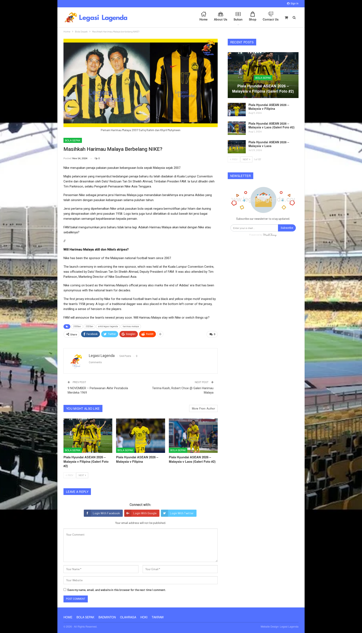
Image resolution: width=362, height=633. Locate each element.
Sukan (238, 19)
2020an (89, 326)
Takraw (158, 617)
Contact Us (271, 19)
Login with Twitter (182, 513)
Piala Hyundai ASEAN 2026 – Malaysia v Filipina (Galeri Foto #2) (263, 88)
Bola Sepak (72, 140)
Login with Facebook (106, 513)
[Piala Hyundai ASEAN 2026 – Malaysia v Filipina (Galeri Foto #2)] (87, 436)
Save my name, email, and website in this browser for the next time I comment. (116, 590)
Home (203, 19)
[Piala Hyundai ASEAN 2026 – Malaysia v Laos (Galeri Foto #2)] (193, 436)
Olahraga (128, 617)
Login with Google (144, 513)
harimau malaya (131, 326)
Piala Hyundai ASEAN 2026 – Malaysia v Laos (268, 144)
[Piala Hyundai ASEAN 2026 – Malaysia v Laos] (237, 147)
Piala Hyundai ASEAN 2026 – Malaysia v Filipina (268, 107)
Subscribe (287, 227)
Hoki (143, 617)
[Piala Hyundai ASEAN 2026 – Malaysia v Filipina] (140, 436)
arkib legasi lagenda (108, 326)
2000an (77, 326)
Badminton (107, 617)
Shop (252, 19)
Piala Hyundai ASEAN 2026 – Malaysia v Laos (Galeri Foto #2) (271, 125)
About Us (220, 19)
